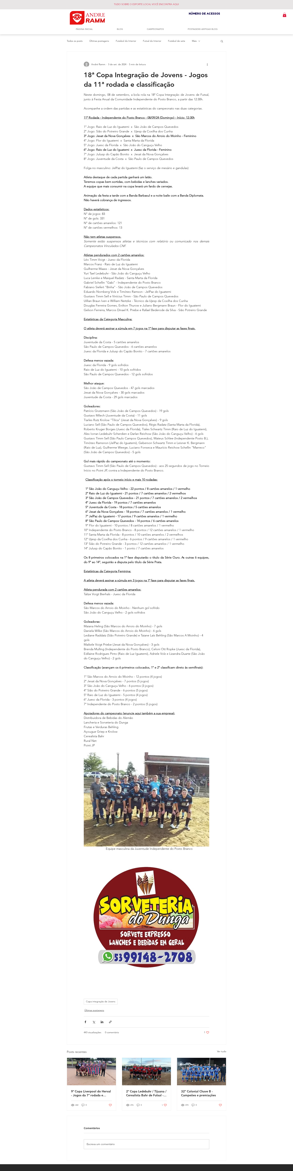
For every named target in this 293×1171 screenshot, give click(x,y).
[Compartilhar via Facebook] (85, 1022)
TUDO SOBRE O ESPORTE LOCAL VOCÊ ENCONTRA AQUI (146, 4)
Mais (194, 40)
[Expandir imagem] (146, 799)
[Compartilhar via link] (110, 1022)
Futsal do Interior (152, 40)
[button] (284, 15)
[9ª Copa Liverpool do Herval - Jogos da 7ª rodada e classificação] (91, 1071)
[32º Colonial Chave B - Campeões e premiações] (201, 1071)
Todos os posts (75, 40)
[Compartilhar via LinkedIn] (102, 1022)
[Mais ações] (207, 64)
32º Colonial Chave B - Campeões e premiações (198, 1093)
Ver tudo (221, 1051)
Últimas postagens (99, 40)
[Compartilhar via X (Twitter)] (93, 1022)
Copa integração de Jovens (100, 1001)
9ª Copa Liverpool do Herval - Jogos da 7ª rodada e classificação (91, 1093)
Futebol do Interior (126, 40)
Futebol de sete (176, 40)
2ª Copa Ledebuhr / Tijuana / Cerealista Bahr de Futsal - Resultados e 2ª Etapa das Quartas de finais (146, 1093)
